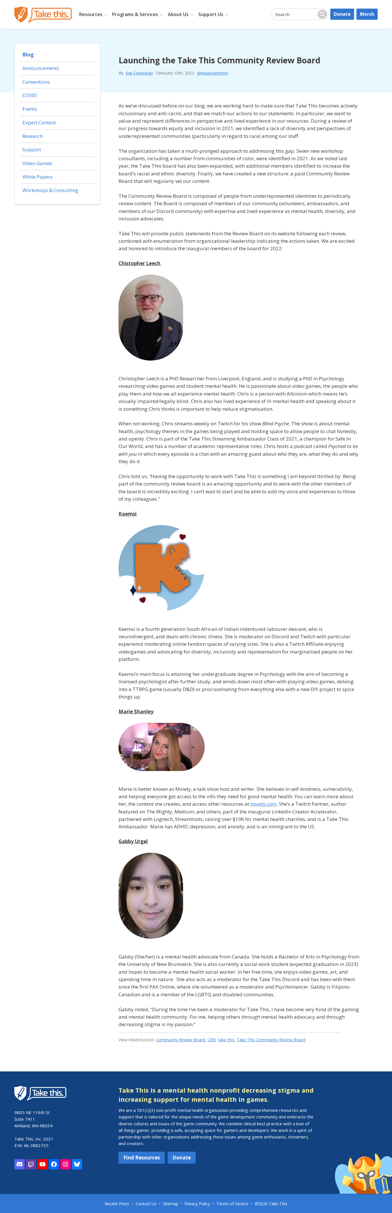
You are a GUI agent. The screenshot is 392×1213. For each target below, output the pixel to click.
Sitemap (170, 1203)
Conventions (36, 82)
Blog (28, 54)
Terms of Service (232, 1203)
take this (226, 1039)
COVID (29, 95)
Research (32, 136)
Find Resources (141, 1157)
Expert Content (39, 122)
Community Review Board (180, 1039)
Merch (367, 14)
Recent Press (117, 1203)
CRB (211, 1039)
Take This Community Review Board (270, 1039)
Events (29, 108)
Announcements (212, 73)
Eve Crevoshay (139, 73)
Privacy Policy (197, 1203)
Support (31, 149)
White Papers (37, 176)
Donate (342, 14)
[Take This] (43, 14)
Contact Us (146, 1203)
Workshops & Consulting (50, 190)
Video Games (37, 163)
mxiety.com (263, 804)
